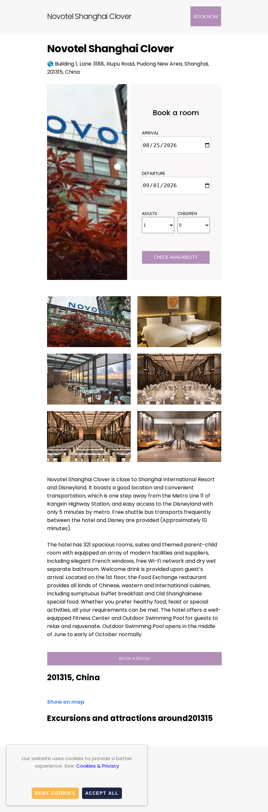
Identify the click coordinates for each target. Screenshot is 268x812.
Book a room (134, 658)
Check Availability (176, 257)
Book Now (206, 16)
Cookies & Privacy (97, 765)
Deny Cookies (55, 793)
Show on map (65, 702)
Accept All (102, 793)
